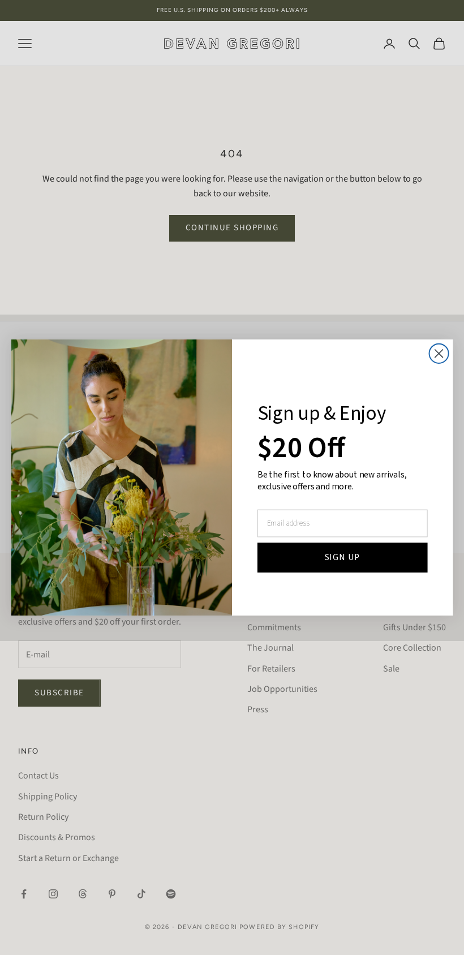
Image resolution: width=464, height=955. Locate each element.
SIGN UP (342, 557)
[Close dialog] (439, 353)
